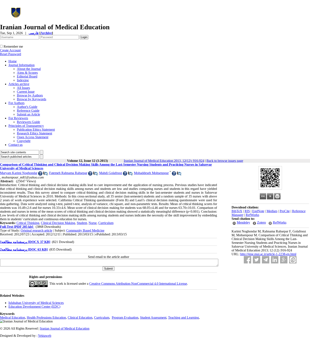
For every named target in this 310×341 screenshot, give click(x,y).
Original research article (36, 230)
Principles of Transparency (26, 126)
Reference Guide (28, 110)
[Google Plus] (283, 259)
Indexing (23, 80)
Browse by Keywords (31, 99)
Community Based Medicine (85, 230)
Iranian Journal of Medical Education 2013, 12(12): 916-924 (164, 160)
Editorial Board (27, 76)
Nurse (93, 223)
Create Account (10, 50)
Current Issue (26, 91)
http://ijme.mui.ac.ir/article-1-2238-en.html (268, 254)
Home (12, 61)
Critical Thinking (27, 223)
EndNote (258, 211)
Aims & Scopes (27, 72)
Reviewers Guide (28, 122)
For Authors (16, 103)
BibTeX (237, 211)
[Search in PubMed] (45, 174)
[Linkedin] (274, 259)
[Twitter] (256, 259)
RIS (247, 211)
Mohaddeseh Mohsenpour (151, 173)
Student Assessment (153, 317)
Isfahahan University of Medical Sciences (36, 303)
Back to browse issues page (224, 160)
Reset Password (10, 54)
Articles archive (18, 84)
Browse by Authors (30, 95)
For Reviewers (18, 118)
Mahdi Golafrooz (110, 173)
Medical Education (12, 317)
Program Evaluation (125, 317)
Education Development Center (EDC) (34, 306)
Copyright (23, 141)
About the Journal (29, 69)
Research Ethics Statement (34, 133)
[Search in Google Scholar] (40, 174)
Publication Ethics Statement (36, 129)
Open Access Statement (32, 137)
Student (82, 223)
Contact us (15, 144)
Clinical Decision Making (58, 223)
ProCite (285, 211)
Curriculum (105, 223)
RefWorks (252, 215)
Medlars (272, 211)
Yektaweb (44, 335)
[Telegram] (265, 259)
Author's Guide (27, 107)
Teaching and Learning (183, 317)
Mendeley (243, 222)
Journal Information (21, 65)
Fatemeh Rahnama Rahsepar (68, 173)
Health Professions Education (46, 317)
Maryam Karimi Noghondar (18, 173)
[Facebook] (247, 259)
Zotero (261, 222)
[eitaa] (293, 259)
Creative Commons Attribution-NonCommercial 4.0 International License (138, 283)
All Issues (23, 88)
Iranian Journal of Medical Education (64, 328)
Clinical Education (80, 317)
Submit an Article (28, 114)
